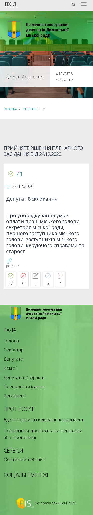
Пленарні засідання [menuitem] (24, 386)
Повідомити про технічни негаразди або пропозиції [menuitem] (43, 434)
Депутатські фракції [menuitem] (24, 377)
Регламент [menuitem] (15, 396)
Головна (10, 109)
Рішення (29, 109)
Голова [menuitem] (11, 340)
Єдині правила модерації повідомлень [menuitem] (44, 420)
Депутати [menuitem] (14, 359)
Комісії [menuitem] (10, 368)
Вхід (10, 4)
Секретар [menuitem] (14, 350)
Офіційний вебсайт (24, 459)
